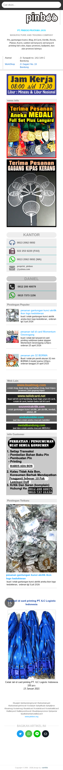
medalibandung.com (31, 425)
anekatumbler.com (31, 417)
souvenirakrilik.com (32, 406)
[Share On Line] (37, 733)
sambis (45, 767)
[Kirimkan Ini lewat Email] (45, 733)
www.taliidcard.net (31, 396)
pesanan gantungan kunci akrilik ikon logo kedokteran (38, 312)
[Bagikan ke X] (20, 733)
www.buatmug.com (31, 385)
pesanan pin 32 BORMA (34, 355)
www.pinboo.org (31, 716)
